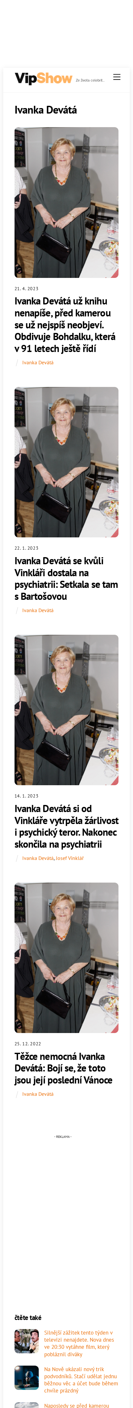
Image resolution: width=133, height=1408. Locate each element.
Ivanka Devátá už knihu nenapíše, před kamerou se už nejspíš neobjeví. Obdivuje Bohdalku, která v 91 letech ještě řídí (65, 324)
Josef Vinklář (70, 858)
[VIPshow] (43, 83)
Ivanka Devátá (38, 362)
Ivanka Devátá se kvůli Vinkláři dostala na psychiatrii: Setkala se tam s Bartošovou (66, 578)
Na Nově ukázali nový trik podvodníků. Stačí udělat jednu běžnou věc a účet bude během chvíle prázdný (81, 1380)
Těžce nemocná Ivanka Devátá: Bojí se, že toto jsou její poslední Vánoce (63, 1068)
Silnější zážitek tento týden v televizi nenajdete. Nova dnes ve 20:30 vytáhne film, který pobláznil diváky (79, 1343)
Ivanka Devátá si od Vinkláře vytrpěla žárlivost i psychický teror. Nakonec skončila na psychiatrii (66, 826)
